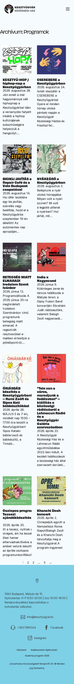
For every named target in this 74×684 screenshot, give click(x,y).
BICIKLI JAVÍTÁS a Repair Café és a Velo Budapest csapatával (17, 184)
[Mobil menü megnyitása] (68, 9)
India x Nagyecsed (46, 279)
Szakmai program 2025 (37, 655)
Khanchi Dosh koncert (49, 512)
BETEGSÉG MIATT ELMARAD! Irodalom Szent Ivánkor (17, 282)
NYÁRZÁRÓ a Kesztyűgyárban (51, 180)
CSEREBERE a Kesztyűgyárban (51, 81)
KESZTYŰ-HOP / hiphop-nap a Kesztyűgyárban (17, 83)
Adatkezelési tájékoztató (44, 650)
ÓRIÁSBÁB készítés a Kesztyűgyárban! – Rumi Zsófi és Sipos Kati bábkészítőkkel (17, 397)
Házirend (21, 650)
